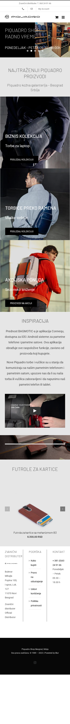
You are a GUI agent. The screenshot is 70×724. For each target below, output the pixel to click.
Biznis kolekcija (23, 136)
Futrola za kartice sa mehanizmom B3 (35, 532)
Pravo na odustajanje (35, 577)
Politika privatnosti (35, 603)
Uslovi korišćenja (35, 591)
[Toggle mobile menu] (63, 17)
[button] (7, 509)
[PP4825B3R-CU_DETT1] (35, 479)
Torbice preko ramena (30, 208)
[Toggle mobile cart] (56, 17)
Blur (57, 653)
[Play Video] (35, 411)
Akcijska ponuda (24, 280)
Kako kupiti (33, 562)
